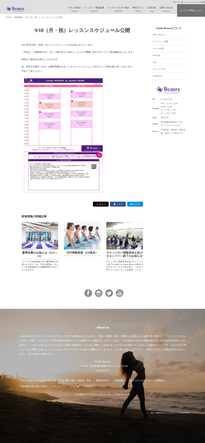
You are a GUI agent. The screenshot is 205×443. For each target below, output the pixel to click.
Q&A (155, 62)
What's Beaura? (159, 35)
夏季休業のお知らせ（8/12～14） (40, 254)
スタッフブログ (159, 69)
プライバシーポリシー (139, 380)
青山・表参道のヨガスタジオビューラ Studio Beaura (170, 413)
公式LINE (151, 7)
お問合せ (88, 386)
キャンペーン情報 (160, 41)
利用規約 (159, 380)
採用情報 (118, 380)
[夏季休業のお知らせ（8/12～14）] (40, 235)
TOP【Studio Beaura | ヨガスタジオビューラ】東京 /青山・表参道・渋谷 (55, 380)
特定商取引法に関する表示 (33, 386)
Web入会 (156, 55)
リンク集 (74, 386)
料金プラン (138, 7)
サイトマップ (58, 386)
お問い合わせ (166, 7)
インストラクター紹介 (118, 7)
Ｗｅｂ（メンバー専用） (80, 52)
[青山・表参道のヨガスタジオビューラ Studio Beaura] (16, 9)
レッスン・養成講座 (94, 7)
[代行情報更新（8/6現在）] (82, 235)
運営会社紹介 (102, 380)
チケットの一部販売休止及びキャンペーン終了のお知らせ (124, 254)
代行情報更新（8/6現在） (82, 252)
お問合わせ (157, 76)
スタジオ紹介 (74, 7)
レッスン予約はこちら (191, 10)
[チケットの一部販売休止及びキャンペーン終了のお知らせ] (124, 235)
